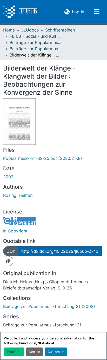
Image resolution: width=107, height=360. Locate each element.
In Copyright (15, 230)
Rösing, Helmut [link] (18, 195)
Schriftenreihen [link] (60, 30)
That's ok (14, 352)
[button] (20, 11)
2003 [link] (8, 176)
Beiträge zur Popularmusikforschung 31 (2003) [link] (36, 48)
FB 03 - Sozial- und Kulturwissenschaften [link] (36, 36)
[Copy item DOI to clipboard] (8, 261)
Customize (56, 352)
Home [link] (9, 30)
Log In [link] (78, 11)
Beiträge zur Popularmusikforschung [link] (36, 42)
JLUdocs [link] (30, 30)
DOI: (10, 251)
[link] (53, 158)
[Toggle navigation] (96, 12)
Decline (34, 352)
